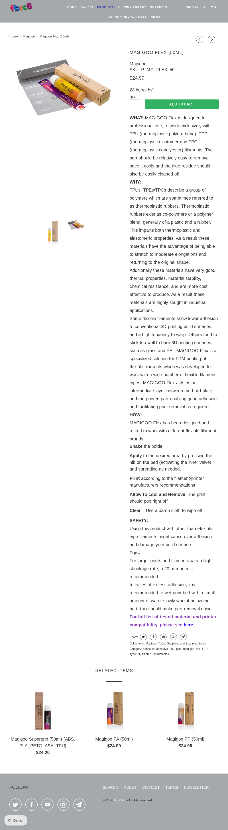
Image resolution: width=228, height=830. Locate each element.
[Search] (204, 7)
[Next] (212, 40)
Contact (151, 787)
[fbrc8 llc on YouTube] (48, 806)
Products (107, 7)
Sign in (192, 7)
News (156, 16)
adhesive (162, 648)
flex (172, 648)
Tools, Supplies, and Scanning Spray (182, 643)
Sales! (87, 7)
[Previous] (200, 40)
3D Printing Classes (127, 16)
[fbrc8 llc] (27, 7)
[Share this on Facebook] (153, 637)
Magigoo (138, 63)
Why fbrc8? (135, 7)
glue (178, 648)
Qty (133, 97)
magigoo (188, 648)
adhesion (149, 648)
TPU (205, 648)
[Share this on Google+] (173, 637)
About (130, 787)
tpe (198, 648)
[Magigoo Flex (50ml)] (67, 131)
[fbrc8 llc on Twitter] (16, 806)
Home (72, 7)
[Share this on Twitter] (143, 637)
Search (110, 787)
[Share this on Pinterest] (163, 637)
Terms (171, 787)
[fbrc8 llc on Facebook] (32, 806)
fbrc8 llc (119, 800)
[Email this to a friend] (183, 637)
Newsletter (196, 787)
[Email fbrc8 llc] (80, 806)
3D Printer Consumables (153, 654)
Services (158, 7)
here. (189, 624)
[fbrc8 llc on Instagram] (64, 806)
